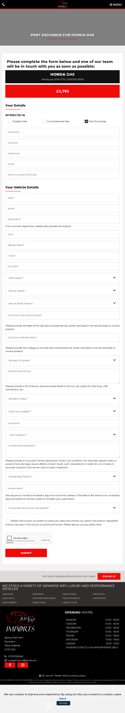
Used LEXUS (8, 598)
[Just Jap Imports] (62, 4)
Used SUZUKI (39, 602)
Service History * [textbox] (17, 290)
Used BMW (37, 594)
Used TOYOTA (69, 602)
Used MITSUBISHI (71, 598)
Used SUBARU (9, 602)
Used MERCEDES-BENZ (44, 598)
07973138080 (15, 656)
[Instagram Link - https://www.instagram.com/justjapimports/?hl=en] (22, 665)
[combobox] (62, 278)
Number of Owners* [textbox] (19, 360)
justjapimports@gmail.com (22, 660)
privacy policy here (90, 524)
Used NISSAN (99, 598)
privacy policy (78, 675)
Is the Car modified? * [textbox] (20, 411)
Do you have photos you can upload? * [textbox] (29, 508)
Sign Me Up (109, 576)
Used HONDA (69, 594)
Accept (63, 703)
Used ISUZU (98, 594)
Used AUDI (7, 594)
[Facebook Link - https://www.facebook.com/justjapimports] (10, 665)
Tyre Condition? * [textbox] (18, 435)
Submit (26, 553)
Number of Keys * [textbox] (18, 398)
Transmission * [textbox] (16, 278)
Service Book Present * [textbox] (21, 303)
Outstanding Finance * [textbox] (20, 476)
